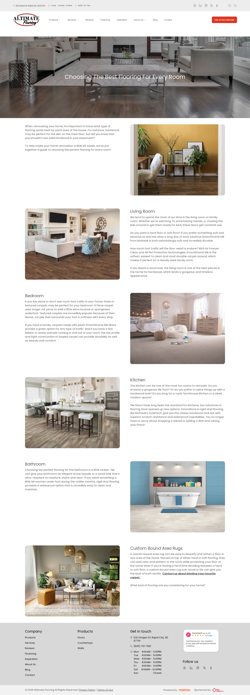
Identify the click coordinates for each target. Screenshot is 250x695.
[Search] (235, 5)
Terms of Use (105, 689)
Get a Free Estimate (224, 20)
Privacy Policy (87, 689)
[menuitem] (55, 19)
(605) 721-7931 (84, 5)
